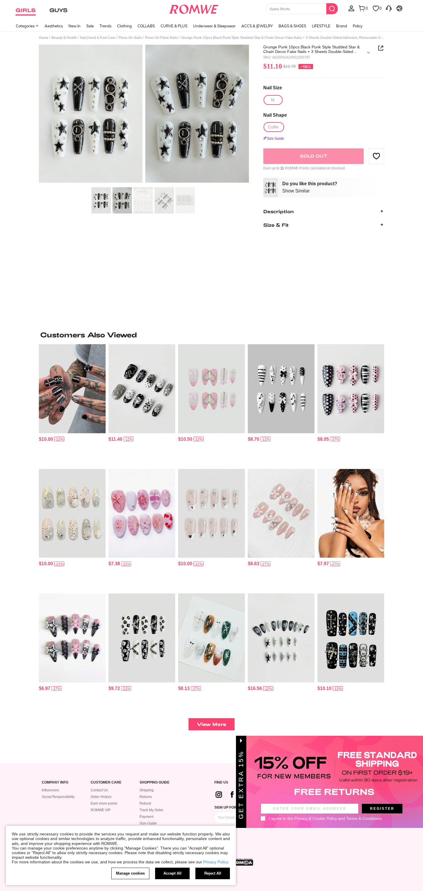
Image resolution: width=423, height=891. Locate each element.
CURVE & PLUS (174, 26)
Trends (105, 26)
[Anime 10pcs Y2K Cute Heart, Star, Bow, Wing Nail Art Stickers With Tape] (72, 637)
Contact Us (99, 790)
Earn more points (104, 803)
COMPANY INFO (55, 782)
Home (43, 38)
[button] (376, 156)
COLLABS (146, 26)
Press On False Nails (161, 38)
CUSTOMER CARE (106, 782)
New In (74, 26)
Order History (101, 797)
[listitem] (72, 404)
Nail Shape (275, 114)
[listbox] (351, 8)
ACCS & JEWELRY (257, 26)
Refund (145, 803)
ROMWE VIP (100, 810)
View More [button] (211, 724)
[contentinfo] (46, 439)
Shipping (147, 790)
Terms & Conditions (364, 818)
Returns (146, 797)
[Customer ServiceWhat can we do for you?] (388, 8)
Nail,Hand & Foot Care (97, 38)
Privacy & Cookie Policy (315, 818)
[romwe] (193, 8)
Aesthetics (54, 26)
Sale (90, 26)
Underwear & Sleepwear (214, 26)
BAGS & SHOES (292, 26)
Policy (358, 26)
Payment (146, 817)
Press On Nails (130, 38)
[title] (211, 335)
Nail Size (272, 87)
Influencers (50, 790)
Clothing (124, 26)
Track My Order (151, 810)
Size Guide (148, 823)
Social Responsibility (58, 797)
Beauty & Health (64, 38)
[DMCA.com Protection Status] (243, 862)
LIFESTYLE (321, 26)
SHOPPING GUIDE (154, 782)
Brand (341, 26)
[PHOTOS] (144, 114)
